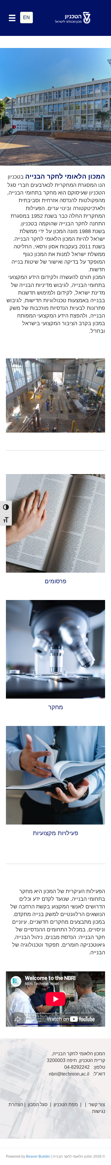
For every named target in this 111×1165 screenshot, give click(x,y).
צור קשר (97, 1104)
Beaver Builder (38, 1156)
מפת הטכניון (66, 1104)
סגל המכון (38, 1104)
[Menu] (12, 18)
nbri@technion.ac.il (69, 1073)
